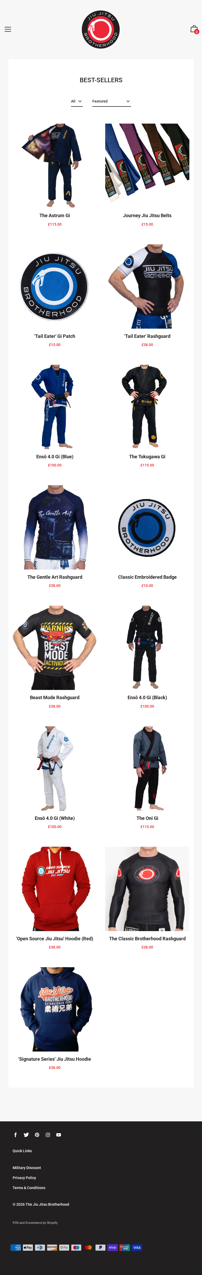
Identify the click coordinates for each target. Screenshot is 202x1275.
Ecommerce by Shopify (42, 1223)
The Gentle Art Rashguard (54, 577)
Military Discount (27, 1168)
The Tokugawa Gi (147, 456)
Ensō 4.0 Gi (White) (55, 818)
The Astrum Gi (54, 215)
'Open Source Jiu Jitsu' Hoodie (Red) (54, 938)
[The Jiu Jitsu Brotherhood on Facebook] (15, 1135)
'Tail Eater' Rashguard (147, 336)
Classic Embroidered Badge (147, 577)
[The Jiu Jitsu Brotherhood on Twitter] (26, 1135)
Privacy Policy (24, 1178)
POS (16, 1223)
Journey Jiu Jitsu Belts (147, 215)
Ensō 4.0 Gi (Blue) (54, 456)
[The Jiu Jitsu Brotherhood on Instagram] (48, 1135)
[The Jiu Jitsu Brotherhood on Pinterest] (37, 1135)
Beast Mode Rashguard (54, 697)
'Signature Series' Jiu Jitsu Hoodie (54, 1059)
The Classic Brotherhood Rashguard (147, 938)
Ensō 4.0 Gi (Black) (147, 697)
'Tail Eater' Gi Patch (54, 336)
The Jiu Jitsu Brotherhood (47, 1204)
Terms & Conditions (29, 1188)
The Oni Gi (147, 818)
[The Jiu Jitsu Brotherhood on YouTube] (59, 1135)
